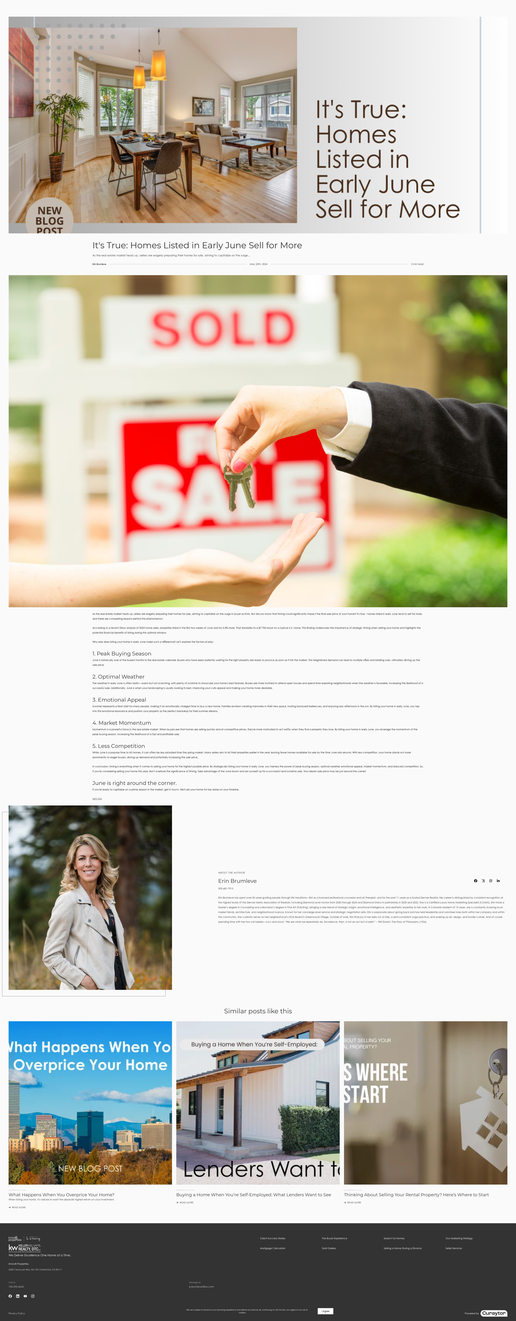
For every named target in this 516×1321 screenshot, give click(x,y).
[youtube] (505, 880)
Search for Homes (394, 1238)
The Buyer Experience (334, 1238)
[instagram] (490, 880)
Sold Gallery (329, 1248)
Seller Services (454, 1248)
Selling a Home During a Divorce (403, 1248)
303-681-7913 (225, 888)
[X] (483, 880)
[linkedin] (498, 880)
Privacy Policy (17, 1313)
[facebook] (475, 880)
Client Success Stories (272, 1238)
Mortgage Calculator (272, 1248)
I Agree (325, 1311)
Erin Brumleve (99, 264)
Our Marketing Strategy (459, 1238)
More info (251, 1312)
